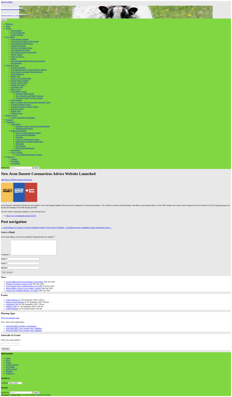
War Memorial (16, 63)
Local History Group (19, 91)
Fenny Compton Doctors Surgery (28, 133)
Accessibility (15, 163)
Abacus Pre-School (18, 68)
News (8, 26)
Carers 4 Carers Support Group (27, 139)
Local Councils (16, 152)
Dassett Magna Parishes (20, 81)
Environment (16, 150)
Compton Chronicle (18, 46)
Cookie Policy (16, 395)
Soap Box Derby (17, 109)
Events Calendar (17, 35)
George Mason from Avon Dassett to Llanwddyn (24, 282)
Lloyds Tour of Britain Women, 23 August (22, 290)
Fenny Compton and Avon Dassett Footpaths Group (30, 102)
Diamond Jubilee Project (24, 94)
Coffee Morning (12, 300)
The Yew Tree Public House (21, 48)
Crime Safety (16, 124)
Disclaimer (15, 161)
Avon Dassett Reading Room (22, 44)
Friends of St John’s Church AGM (19, 284)
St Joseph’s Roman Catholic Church (24, 107)
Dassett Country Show (19, 83)
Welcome (9, 24)
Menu (4, 20)
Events (8, 28)
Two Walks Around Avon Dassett (23, 52)
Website (4, 268)
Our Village (10, 37)
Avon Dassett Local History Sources (29, 96)
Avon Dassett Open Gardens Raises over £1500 (24, 286)
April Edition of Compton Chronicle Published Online (23, 228)
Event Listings (16, 31)
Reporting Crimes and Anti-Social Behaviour (32, 126)
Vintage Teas (16, 111)
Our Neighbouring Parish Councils (28, 155)
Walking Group (16, 113)
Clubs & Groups (12, 65)
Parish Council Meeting (15, 302)
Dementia (19, 137)
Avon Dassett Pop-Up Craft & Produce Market (28, 70)
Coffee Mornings (17, 74)
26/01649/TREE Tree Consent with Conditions (24, 328)
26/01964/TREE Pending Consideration (21, 326)
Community (10, 122)
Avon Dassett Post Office (20, 50)
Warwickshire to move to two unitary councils (23, 288)
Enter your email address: (10, 340)
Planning (9, 120)
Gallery (13, 59)
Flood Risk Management (24, 148)
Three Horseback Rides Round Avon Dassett (28, 61)
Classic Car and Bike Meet (21, 78)
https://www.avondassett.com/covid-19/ (21, 216)
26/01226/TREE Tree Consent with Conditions (24, 331)
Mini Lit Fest (16, 89)
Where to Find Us (17, 57)
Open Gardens (16, 100)
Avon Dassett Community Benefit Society (27, 72)
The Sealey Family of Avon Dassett (29, 98)
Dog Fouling (20, 146)
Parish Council (11, 115)
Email (4, 263)
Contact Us (10, 157)
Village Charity (16, 54)
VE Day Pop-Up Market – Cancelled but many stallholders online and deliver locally (78, 228)
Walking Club (11, 306)
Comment (5, 255)
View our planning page (10, 318)
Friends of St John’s (18, 85)
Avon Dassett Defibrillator (25, 135)
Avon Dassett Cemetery (20, 39)
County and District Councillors (23, 118)
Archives (4, 383)
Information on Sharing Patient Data (29, 142)
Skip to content (6, 2)
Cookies (14, 159)
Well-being (19, 144)
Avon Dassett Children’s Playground (25, 41)
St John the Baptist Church (21, 105)
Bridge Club (15, 76)
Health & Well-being (18, 131)
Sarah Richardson (25, 180)
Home (8, 358)
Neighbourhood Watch (24, 128)
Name (4, 259)
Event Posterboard (18, 33)
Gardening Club (17, 87)
